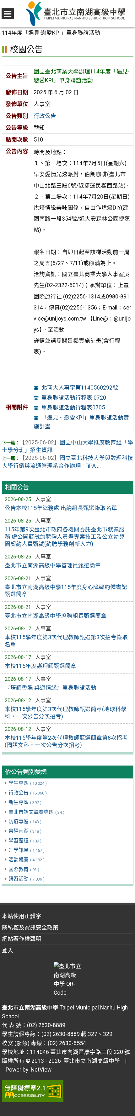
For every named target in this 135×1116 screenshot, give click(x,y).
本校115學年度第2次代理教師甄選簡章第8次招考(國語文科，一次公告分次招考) (66, 741)
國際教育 (23, 869)
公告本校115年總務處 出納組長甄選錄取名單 (61, 508)
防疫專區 (24, 821)
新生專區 (24, 802)
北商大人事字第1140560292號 (79, 388)
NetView (41, 1070)
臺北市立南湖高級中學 (90, 1061)
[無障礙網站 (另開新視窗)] (67, 1091)
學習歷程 (24, 841)
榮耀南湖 (24, 831)
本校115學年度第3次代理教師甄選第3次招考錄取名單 (66, 641)
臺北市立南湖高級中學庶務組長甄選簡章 (55, 616)
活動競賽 (26, 860)
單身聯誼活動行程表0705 (73, 407)
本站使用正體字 (21, 916)
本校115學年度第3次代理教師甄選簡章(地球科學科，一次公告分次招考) (66, 713)
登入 (7, 950)
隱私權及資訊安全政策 (30, 927)
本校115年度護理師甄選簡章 (40, 666)
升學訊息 (26, 850)
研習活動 (26, 879)
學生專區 (27, 783)
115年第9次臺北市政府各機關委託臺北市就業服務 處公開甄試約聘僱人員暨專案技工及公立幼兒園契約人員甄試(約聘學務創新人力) (65, 536)
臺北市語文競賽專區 (36, 812)
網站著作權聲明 (21, 939)
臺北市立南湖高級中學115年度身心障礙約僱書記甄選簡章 (66, 591)
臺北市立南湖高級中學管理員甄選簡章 (53, 565)
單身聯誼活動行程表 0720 (73, 398)
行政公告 (27, 793)
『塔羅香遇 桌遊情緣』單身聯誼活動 (50, 688)
